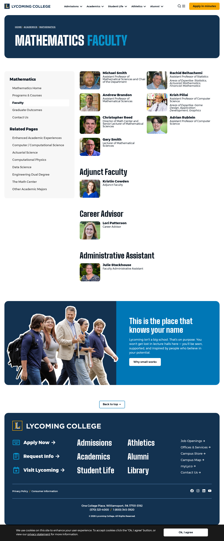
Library (138, 470)
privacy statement (38, 534)
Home (18, 27)
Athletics (136, 6)
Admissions (71, 6)
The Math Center (24, 182)
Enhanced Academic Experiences (37, 138)
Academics (93, 6)
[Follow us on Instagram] (198, 491)
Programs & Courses (27, 95)
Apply (204, 6)
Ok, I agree (186, 532)
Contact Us (20, 117)
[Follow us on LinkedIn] (204, 491)
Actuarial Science (25, 152)
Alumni (155, 6)
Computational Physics (29, 160)
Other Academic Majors (29, 189)
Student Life (115, 6)
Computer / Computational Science (38, 145)
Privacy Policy (20, 491)
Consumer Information (44, 491)
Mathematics (47, 27)
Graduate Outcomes (27, 110)
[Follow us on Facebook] (192, 491)
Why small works (145, 361)
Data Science (21, 167)
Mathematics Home (26, 88)
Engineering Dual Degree (31, 174)
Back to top (111, 404)
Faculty (18, 103)
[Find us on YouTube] (210, 491)
